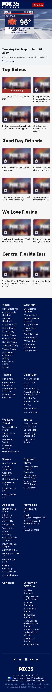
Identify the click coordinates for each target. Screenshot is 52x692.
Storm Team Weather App (30, 346)
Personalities (8, 524)
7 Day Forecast (31, 324)
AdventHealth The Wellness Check (32, 393)
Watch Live (38, 5)
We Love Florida (31, 378)
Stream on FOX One (30, 584)
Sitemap (6, 367)
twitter (20, 659)
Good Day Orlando (7, 474)
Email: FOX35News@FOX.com (35, 516)
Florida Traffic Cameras (8, 396)
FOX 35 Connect (31, 529)
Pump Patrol (8, 378)
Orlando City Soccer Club (29, 434)
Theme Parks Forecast (30, 329)
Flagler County (9, 328)
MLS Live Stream (32, 644)
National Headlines (6, 319)
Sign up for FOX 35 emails (9, 539)
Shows (6, 459)
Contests (8, 582)
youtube (31, 659)
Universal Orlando (10, 451)
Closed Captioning (7, 567)
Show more (8, 61)
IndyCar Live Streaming (29, 616)
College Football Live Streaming (31, 597)
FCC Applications (10, 575)
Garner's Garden (31, 401)
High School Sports (29, 440)
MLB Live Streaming (28, 603)
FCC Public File (9, 571)
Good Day (30, 374)
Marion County (9, 335)
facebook (15, 659)
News (6, 304)
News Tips (30, 504)
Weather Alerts (31, 315)
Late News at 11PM (8, 483)
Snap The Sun (30, 350)
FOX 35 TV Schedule (7, 468)
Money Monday (31, 412)
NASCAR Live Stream (30, 610)
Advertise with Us (10, 549)
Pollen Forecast (31, 337)
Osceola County (9, 342)
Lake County (8, 331)
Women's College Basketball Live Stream (32, 632)
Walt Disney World (7, 440)
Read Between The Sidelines (30, 425)
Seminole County (10, 345)
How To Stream (9, 463)
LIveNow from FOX (9, 489)
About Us (8, 504)
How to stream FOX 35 (9, 510)
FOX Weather (30, 341)
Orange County (9, 338)
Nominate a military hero (8, 353)
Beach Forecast (31, 334)
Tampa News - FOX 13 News (31, 476)
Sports (28, 419)
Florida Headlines (10, 308)
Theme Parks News (8, 434)
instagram (26, 659)
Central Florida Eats (9, 496)
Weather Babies (31, 388)
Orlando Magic (30, 429)
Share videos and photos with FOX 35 (32, 524)
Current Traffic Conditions (9, 383)
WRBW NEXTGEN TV (10, 554)
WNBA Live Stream (29, 639)
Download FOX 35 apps (9, 545)
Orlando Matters (10, 479)
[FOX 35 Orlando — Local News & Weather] (10, 4)
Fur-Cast (28, 405)
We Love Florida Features (9, 428)
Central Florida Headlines (9, 313)
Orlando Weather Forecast (32, 319)
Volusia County (9, 349)
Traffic (6, 374)
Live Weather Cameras (30, 310)
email (37, 659)
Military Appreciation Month (8, 361)
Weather (29, 304)
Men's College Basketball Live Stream (31, 623)
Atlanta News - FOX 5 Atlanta (31, 483)
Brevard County (9, 324)
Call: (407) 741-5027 (31, 510)
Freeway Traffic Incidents (9, 389)
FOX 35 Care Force (29, 383)
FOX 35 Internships (7, 533)
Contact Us (7, 521)
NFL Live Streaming (28, 591)
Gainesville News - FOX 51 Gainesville (31, 469)
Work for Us (8, 528)
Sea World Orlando (7, 446)
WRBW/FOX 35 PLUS (9, 560)
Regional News (29, 460)
